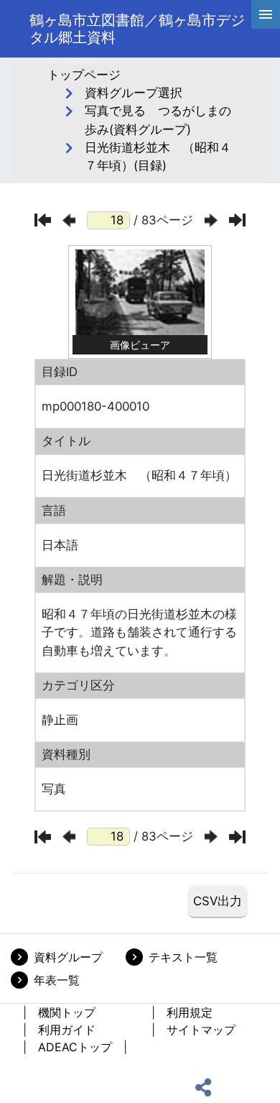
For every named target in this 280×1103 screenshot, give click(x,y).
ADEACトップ (75, 1047)
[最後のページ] (237, 220)
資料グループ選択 (133, 93)
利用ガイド (66, 1029)
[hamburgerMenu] (265, 14)
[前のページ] (68, 220)
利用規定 (190, 1012)
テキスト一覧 (183, 957)
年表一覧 (57, 980)
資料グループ (68, 957)
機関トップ (66, 1012)
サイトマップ (201, 1029)
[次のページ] (211, 220)
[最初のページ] (42, 220)
